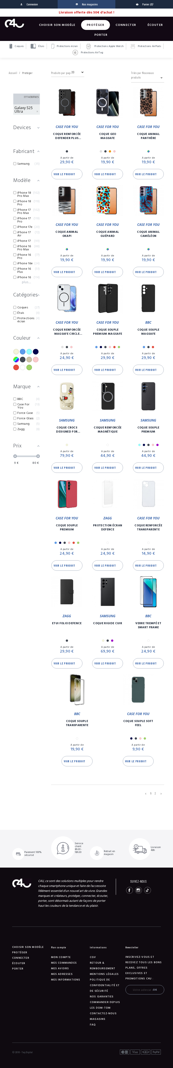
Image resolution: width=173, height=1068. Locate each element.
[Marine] (36, 352)
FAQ (93, 1025)
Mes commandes (64, 963)
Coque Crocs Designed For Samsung (66, 430)
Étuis (41, 46)
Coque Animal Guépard (107, 234)
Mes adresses (62, 974)
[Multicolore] (16, 359)
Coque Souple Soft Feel (138, 723)
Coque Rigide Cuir (107, 623)
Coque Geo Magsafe (107, 136)
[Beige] (16, 352)
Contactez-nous (103, 1013)
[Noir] (22, 359)
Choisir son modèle (57, 25)
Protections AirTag (91, 52)
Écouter (155, 25)
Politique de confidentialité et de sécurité (105, 985)
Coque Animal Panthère (148, 136)
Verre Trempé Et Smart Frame (148, 625)
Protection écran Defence (107, 527)
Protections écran (67, 46)
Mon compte (61, 957)
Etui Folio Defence (67, 623)
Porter (100, 35)
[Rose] (36, 359)
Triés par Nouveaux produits (147, 76)
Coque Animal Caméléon (148, 234)
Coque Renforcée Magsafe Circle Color (67, 332)
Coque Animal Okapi (66, 234)
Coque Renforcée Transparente (148, 527)
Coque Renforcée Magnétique (107, 430)
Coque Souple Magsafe (148, 332)
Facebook (129, 890)
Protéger (95, 25)
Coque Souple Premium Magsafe (107, 332)
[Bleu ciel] (29, 352)
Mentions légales (104, 974)
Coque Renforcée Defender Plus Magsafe (67, 136)
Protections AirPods (149, 46)
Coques (19, 46)
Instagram (138, 890)
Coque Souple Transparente (77, 723)
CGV (93, 957)
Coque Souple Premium (148, 430)
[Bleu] (22, 352)
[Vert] (29, 367)
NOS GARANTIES (102, 996)
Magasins (98, 1019)
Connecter (126, 25)
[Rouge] (16, 367)
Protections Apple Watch (109, 46)
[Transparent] (22, 367)
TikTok (147, 890)
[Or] (29, 359)
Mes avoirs (60, 968)
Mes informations (65, 980)
